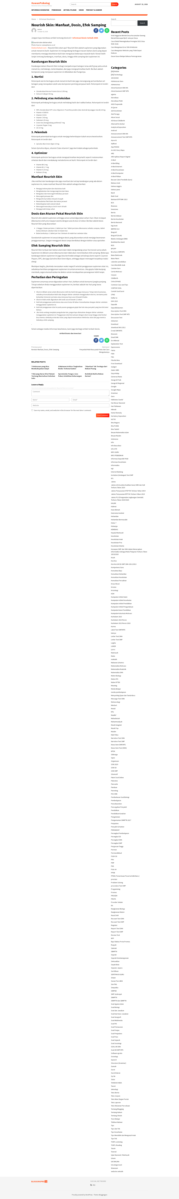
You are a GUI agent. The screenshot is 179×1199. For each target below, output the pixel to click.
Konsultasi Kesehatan (119, 577)
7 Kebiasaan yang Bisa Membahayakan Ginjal (40, 367)
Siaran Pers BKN (117, 981)
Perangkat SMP (116, 843)
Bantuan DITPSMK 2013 (119, 199)
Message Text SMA (118, 699)
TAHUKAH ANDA (116, 1083)
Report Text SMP (117, 932)
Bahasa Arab (115, 183)
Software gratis (116, 1053)
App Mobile (115, 147)
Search (114, 4)
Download (114, 324)
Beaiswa (114, 206)
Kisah (113, 557)
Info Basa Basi (116, 445)
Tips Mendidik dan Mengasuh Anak (123, 1135)
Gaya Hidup (115, 373)
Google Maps (116, 390)
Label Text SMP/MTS (118, 630)
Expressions (115, 347)
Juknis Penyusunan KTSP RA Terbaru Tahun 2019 (128, 491)
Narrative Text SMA (118, 738)
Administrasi (115, 84)
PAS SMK (114, 794)
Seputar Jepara (116, 968)
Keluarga (114, 526)
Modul (113, 708)
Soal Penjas (115, 1030)
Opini (113, 758)
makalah (114, 659)
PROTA (113, 899)
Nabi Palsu (114, 735)
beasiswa (114, 209)
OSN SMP (114, 771)
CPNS (113, 294)
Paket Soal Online (117, 777)
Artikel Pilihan (116, 176)
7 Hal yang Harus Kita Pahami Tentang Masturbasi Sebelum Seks (43, 376)
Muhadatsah (115, 718)
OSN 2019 (114, 764)
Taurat (113, 1086)
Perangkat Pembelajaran (120, 833)
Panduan (114, 787)
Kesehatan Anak (117, 539)
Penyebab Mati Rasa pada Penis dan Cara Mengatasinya (94, 349)
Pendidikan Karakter (118, 814)
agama (113, 94)
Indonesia (114, 439)
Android (114, 130)
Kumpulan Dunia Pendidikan (121, 610)
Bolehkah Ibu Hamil (118, 242)
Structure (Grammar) (118, 1063)
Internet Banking (117, 472)
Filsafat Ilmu (115, 360)
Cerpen (113, 275)
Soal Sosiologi (116, 1043)
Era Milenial (115, 340)
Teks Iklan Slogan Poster (120, 1099)
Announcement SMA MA (119, 134)
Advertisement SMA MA (119, 88)
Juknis (113, 482)
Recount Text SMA (117, 919)
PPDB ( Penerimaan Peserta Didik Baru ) (125, 876)
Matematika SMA (117, 672)
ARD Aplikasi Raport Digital (120, 157)
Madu (113, 656)
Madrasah (114, 653)
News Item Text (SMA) (119, 748)
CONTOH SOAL (116, 288)
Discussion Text (116, 317)
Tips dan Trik (115, 1129)
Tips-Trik (114, 1138)
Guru (112, 396)
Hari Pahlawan (116, 406)
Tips (112, 1125)
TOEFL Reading (116, 1145)
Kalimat (113, 506)
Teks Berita (115, 1093)
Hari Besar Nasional (118, 403)
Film (112, 357)
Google (113, 386)
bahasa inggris (116, 186)
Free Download (116, 363)
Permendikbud (116, 853)
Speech (114, 1060)
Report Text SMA (117, 928)
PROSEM (114, 896)
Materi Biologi (116, 676)
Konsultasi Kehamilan (118, 574)
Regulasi (114, 925)
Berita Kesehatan (117, 219)
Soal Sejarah (115, 1040)
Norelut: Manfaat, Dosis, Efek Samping (45, 348)
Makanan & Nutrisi (117, 663)
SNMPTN (114, 997)
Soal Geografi (116, 1017)
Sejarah (114, 955)
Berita (113, 212)
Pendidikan (115, 810)
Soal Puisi (114, 1037)
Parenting (114, 791)
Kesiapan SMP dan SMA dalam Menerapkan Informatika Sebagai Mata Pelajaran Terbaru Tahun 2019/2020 (129, 551)
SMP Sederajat (116, 994)
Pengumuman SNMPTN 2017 (121, 820)
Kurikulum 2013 (116, 617)
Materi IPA (114, 679)
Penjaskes (115, 823)
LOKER (113, 646)
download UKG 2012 (118, 327)
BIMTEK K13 (115, 229)
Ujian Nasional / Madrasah (120, 1155)
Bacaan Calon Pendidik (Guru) (121, 180)
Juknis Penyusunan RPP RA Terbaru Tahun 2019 (128, 494)
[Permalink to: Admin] (33, 30)
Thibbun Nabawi (116, 1122)
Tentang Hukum (116, 1112)
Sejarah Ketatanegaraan (120, 958)
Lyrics (113, 649)
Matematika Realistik (118, 669)
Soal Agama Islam (117, 1004)
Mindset (114, 705)
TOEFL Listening (116, 1142)
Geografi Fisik (116, 380)
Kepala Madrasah (117, 533)
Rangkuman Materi (117, 912)
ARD (112, 153)
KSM (112, 594)
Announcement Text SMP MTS (121, 137)
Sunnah (113, 1066)
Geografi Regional (117, 383)
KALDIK (113, 503)
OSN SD (114, 768)
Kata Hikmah (115, 510)
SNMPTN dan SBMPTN (118, 1001)
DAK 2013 (114, 301)
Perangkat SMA (116, 840)
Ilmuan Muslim (116, 436)
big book (114, 226)
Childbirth (114, 278)
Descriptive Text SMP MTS (120, 314)
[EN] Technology (117, 75)
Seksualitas (115, 961)
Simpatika (114, 987)
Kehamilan (114, 516)
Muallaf (113, 715)
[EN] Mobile (115, 71)
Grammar (114, 393)
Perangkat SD (116, 836)
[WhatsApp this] (106, 30)
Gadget (114, 367)
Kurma (113, 626)
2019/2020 (114, 78)
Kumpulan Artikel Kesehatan (121, 600)
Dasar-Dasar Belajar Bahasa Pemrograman (126, 56)
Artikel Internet (116, 166)
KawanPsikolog (40, 3)
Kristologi (114, 590)
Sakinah (114, 948)
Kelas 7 (113, 523)
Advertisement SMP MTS (120, 91)
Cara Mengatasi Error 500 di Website (124, 47)
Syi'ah (113, 1076)
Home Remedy (116, 413)
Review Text (115, 935)
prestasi (114, 879)
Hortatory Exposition (118, 416)
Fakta (113, 350)
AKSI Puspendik (116, 104)
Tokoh (113, 1148)
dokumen (114, 321)
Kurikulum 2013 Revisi (119, 620)
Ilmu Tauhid (115, 429)
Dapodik (114, 304)
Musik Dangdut (116, 725)
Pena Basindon (116, 804)
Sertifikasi (114, 971)
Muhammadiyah (116, 722)
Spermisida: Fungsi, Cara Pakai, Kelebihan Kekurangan (70, 375)
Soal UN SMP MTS (117, 1050)
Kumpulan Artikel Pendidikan (121, 603)
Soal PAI (114, 1024)
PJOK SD (114, 856)
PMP (112, 863)
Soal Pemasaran (117, 1027)
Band (113, 193)
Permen (114, 850)
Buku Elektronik (116, 255)
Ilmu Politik (115, 426)
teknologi (114, 1089)
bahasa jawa (115, 189)
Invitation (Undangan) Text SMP (122, 475)
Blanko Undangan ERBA (119, 239)
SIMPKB (114, 991)
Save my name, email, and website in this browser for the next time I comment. (62, 410)
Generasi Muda (116, 377)
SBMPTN (114, 951)
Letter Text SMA (116, 636)
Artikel (113, 160)
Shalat (113, 978)
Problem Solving (117, 882)
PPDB (113, 873)
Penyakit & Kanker (117, 827)
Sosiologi (114, 1056)
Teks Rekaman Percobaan (120, 1106)
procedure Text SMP (118, 886)
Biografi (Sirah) (116, 235)
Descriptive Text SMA (118, 311)
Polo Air (114, 869)
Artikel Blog (115, 163)
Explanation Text (117, 344)
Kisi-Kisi (114, 561)
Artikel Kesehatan (117, 170)
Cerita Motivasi (116, 272)
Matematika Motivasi (118, 666)
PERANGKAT (115, 830)
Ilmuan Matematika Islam (120, 432)
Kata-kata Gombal (117, 513)
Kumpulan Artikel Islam (119, 597)
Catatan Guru (115, 268)
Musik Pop (114, 728)
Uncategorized (116, 1165)
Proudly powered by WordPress (82, 1195)
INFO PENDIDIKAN (117, 455)
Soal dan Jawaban (117, 1010)
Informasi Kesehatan (118, 462)
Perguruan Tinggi (117, 846)
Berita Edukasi (116, 216)
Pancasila (114, 784)
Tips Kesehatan (116, 1132)
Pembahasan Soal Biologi (120, 797)
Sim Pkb (114, 984)
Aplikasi (114, 143)
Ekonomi (114, 334)
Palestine (114, 781)
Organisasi (115, 761)
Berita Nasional (116, 222)
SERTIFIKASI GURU (117, 974)
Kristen (113, 587)
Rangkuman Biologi (118, 909)
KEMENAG (114, 529)
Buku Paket (115, 258)
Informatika (115, 465)
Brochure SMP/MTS (118, 252)
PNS (112, 866)
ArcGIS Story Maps (118, 150)
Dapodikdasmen (117, 308)
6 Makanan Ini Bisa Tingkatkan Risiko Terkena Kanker (70, 367)
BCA (112, 203)
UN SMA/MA (115, 1161)
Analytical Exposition (118, 127)
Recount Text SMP (117, 922)
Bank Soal (114, 196)
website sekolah (117, 1171)
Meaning (114, 685)
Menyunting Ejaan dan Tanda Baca (123, 695)
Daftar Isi (114, 298)
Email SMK (114, 337)
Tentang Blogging (117, 1109)
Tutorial (113, 1152)
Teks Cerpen (115, 1096)
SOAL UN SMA (116, 1047)
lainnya (113, 633)
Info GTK (114, 449)
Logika (113, 643)
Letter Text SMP (116, 640)
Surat (113, 1070)
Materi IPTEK (115, 682)
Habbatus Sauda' (117, 400)
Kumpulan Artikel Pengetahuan (122, 607)
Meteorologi (115, 702)
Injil (112, 468)
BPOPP (113, 249)
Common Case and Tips (119, 285)
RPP (112, 938)
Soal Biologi (115, 1007)
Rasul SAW (115, 915)
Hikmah (113, 409)
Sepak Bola (115, 965)
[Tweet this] (101, 30)
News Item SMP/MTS (118, 745)
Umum (113, 1158)
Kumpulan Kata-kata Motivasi (121, 613)
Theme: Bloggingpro (100, 1195)
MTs (112, 712)
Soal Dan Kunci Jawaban (119, 1014)
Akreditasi (114, 98)
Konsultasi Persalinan (119, 580)
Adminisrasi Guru (117, 81)
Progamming (115, 889)
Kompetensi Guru (117, 567)
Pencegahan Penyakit (119, 807)
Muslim (113, 731)
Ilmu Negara (115, 423)
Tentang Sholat (116, 1116)
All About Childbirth (118, 121)
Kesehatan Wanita (117, 546)
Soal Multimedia (116, 1020)
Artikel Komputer (117, 173)
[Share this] (96, 30)
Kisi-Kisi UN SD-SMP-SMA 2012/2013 (123, 564)
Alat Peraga (115, 114)
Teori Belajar (115, 1119)
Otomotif (114, 774)
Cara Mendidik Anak (118, 265)
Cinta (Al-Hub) (116, 281)
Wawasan (114, 1168)
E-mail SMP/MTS (116, 331)
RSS (94, 1185)
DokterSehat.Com (38, 48)
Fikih (112, 354)
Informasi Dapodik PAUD (119, 459)
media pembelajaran (118, 692)
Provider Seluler (117, 902)
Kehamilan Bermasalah (119, 520)
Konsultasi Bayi (116, 571)
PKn (112, 859)
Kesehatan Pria (116, 543)
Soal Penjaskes (116, 1033)
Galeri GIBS (115, 370)
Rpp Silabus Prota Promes (120, 942)
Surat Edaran (115, 1073)
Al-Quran (114, 107)
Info (112, 442)
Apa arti (114, 140)
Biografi (114, 232)
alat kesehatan (116, 111)
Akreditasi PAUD (117, 101)
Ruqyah (113, 945)
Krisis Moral (115, 584)
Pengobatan (115, 817)
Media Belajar (116, 689)
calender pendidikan (118, 262)
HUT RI (113, 419)
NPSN (113, 751)
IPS (112, 478)
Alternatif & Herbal (117, 124)
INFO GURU (115, 452)
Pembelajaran (116, 800)
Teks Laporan (116, 1102)
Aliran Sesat (115, 117)
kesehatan (115, 536)
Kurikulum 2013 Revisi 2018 (120, 623)
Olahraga (114, 754)
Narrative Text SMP (118, 741)
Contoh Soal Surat (117, 291)
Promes (114, 892)
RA (112, 905)
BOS (112, 245)
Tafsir (113, 1079)
